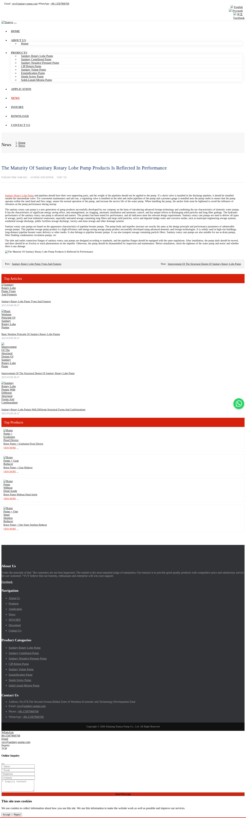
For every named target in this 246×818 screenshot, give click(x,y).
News (15, 98)
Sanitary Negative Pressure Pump (40, 62)
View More (9, 448)
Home (15, 31)
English (238, 7)
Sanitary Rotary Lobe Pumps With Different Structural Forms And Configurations (43, 409)
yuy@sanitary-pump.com (25, 3)
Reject (17, 814)
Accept (6, 814)
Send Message (123, 794)
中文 (240, 14)
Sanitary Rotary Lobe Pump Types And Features (36, 264)
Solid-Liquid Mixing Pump (36, 79)
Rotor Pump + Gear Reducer (18, 467)
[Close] (2, 763)
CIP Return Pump (31, 66)
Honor (24, 43)
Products (19, 52)
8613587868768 (10, 735)
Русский (237, 10)
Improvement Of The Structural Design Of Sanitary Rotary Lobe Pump (204, 264)
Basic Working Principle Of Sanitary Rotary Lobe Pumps (30, 334)
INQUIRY (17, 107)
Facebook (239, 17)
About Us (18, 40)
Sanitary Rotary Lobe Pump (37, 55)
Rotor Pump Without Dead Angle (20, 494)
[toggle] (15, 23)
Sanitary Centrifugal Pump (36, 59)
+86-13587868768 (59, 3)
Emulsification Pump (33, 73)
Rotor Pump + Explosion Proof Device (23, 443)
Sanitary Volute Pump (33, 69)
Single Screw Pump (32, 76)
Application (21, 89)
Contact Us (20, 125)
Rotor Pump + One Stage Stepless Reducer (25, 524)
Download (20, 116)
